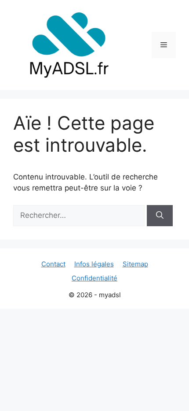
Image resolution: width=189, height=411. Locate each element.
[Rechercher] (160, 215)
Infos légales (94, 264)
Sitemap (135, 264)
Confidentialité (94, 278)
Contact (53, 264)
